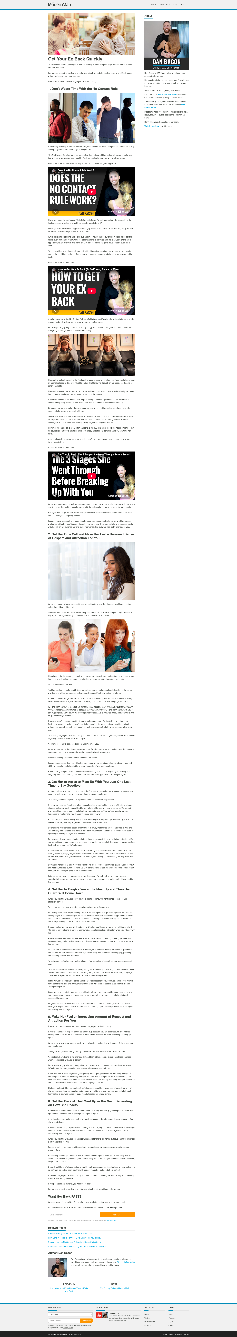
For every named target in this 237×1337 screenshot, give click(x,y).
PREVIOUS (69, 1284)
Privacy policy (111, 1220)
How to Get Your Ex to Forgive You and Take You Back (68, 1290)
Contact (171, 1325)
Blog (183, 4)
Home (153, 4)
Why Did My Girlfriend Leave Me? (114, 1288)
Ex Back (147, 1325)
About (170, 1314)
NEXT (114, 1284)
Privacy (164, 1334)
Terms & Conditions (175, 1334)
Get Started (86, 1320)
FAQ (175, 4)
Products (165, 4)
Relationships (149, 1321)
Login (170, 1321)
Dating (146, 1314)
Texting (147, 1318)
